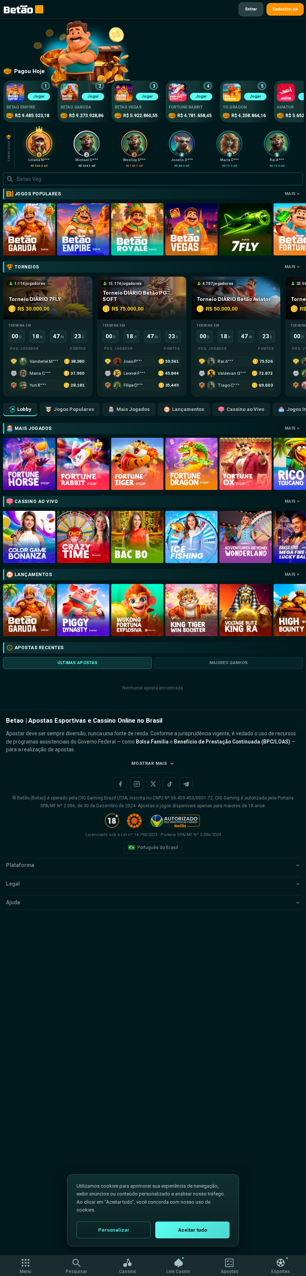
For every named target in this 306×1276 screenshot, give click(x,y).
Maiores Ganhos (228, 662)
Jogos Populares (74, 409)
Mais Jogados (133, 409)
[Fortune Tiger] (137, 464)
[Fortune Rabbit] (83, 464)
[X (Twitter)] (153, 784)
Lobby (24, 409)
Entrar (251, 9)
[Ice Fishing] (191, 537)
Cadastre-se (285, 9)
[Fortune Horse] (29, 464)
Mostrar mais (149, 763)
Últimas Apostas (77, 662)
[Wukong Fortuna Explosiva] (137, 610)
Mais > (292, 193)
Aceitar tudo (192, 1230)
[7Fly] (245, 229)
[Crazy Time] (83, 537)
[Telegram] (186, 784)
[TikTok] (169, 784)
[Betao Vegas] (191, 229)
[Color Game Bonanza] (29, 537)
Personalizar (113, 1230)
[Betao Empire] (83, 229)
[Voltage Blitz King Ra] (245, 610)
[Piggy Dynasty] (83, 610)
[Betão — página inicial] (18, 9)
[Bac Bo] (137, 537)
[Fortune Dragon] (191, 464)
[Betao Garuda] (29, 229)
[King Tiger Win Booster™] (191, 610)
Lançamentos (188, 409)
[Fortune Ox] (245, 464)
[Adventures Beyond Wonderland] (245, 537)
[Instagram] (136, 784)
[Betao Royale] (137, 229)
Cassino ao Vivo (245, 409)
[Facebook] (120, 784)
